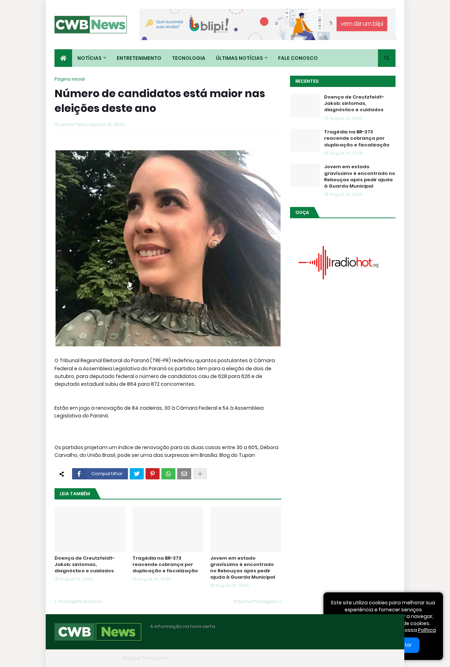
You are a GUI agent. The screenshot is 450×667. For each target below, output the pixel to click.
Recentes (307, 81)
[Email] (184, 473)
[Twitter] (137, 473)
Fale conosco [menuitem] (298, 58)
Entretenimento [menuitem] (139, 58)
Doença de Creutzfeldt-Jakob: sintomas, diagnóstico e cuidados (84, 564)
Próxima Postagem (255, 601)
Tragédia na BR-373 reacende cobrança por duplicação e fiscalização (165, 564)
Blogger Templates (145, 658)
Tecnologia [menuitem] (188, 58)
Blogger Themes (101, 658)
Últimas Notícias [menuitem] (239, 58)
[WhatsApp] (168, 473)
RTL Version (382, 658)
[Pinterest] (153, 473)
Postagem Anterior (80, 601)
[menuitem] (63, 58)
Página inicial (69, 79)
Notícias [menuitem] (89, 58)
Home (288, 658)
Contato (352, 658)
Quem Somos (318, 658)
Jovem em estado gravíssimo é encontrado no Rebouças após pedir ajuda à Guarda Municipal (242, 568)
